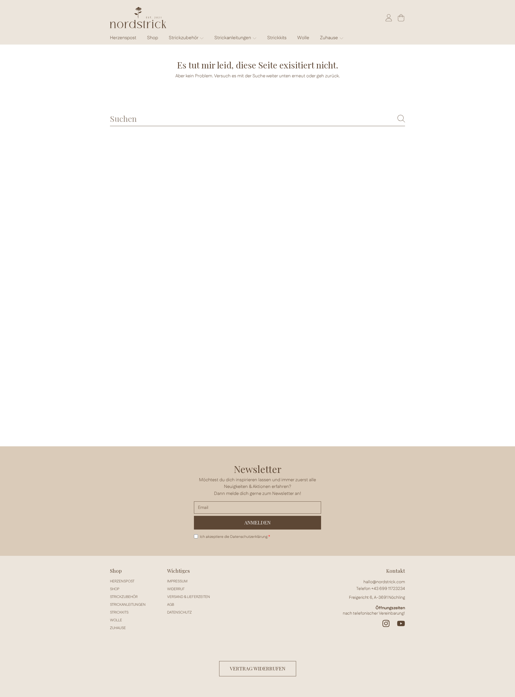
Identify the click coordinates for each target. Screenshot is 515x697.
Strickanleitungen (233, 38)
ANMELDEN (257, 522)
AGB (170, 604)
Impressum (177, 581)
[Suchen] (401, 119)
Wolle (116, 620)
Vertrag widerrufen (257, 668)
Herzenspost (122, 581)
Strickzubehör (184, 38)
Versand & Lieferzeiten (188, 597)
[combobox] (257, 118)
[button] (401, 18)
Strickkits (119, 612)
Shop (114, 589)
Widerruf (176, 589)
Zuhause (329, 38)
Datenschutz (179, 612)
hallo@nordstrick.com (384, 582)
